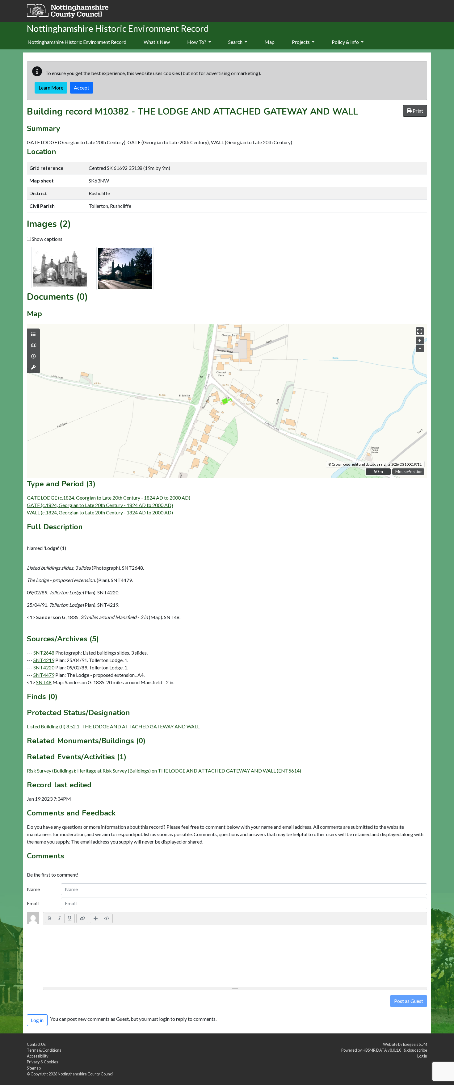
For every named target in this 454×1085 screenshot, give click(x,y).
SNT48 (44, 682)
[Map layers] (33, 334)
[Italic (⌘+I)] (60, 918)
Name (33, 889)
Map (269, 42)
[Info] (33, 356)
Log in (422, 1056)
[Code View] (107, 918)
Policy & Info (346, 42)
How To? (197, 42)
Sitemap (34, 1068)
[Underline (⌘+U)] (70, 918)
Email (33, 903)
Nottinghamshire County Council (86, 1073)
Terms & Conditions (44, 1050)
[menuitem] (157, 42)
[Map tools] (33, 367)
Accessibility (37, 1056)
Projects (301, 42)
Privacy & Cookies (42, 1061)
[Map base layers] (33, 345)
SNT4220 (43, 667)
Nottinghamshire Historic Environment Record (76, 42)
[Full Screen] (95, 918)
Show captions (46, 239)
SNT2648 (43, 653)
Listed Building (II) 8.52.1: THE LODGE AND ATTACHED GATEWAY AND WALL (113, 726)
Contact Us (36, 1044)
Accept (81, 87)
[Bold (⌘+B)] (50, 918)
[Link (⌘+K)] (82, 918)
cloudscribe (417, 1050)
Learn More (51, 87)
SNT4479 (43, 675)
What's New (157, 42)
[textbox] (235, 956)
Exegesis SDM (415, 1044)
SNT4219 (43, 660)
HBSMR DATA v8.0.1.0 (382, 1050)
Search (235, 42)
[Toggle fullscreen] (420, 331)
